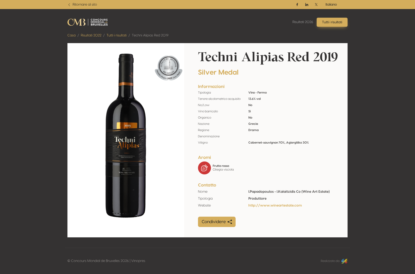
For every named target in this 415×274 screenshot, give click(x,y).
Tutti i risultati (117, 35)
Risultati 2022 (91, 35)
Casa (71, 35)
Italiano (331, 4)
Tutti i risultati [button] (332, 22)
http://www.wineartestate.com (275, 205)
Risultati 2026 (302, 22)
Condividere (214, 222)
